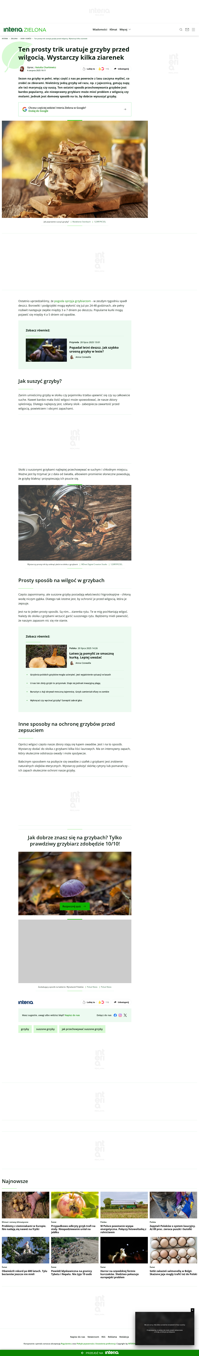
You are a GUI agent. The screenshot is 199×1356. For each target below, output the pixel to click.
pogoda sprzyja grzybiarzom (72, 301)
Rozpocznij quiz (71, 906)
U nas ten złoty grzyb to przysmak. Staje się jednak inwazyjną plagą (65, 683)
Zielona (14, 38)
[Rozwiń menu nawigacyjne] (193, 29)
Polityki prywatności (85, 1343)
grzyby (25, 1029)
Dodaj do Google (54, 110)
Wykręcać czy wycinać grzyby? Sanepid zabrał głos (56, 700)
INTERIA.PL (133, 1343)
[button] (99, 29)
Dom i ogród (26, 38)
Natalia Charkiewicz (45, 67)
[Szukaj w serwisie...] (181, 29)
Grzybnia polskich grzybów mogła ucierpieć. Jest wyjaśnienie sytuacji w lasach (70, 674)
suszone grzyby (45, 1029)
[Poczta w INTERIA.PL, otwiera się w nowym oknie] (187, 29)
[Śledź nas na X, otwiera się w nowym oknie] (125, 1015)
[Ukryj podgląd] (192, 1310)
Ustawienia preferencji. (105, 1343)
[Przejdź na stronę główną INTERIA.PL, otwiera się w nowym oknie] (13, 29)
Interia (5, 38)
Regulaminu (66, 1343)
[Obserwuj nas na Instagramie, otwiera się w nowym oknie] (120, 1015)
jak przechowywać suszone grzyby (82, 1029)
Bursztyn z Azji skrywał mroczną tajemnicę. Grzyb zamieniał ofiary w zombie (69, 691)
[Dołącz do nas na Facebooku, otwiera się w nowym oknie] (115, 1015)
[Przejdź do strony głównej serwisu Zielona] (35, 29)
